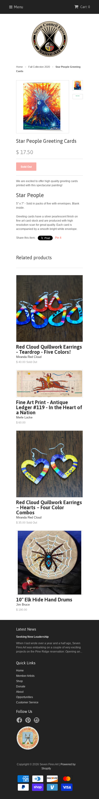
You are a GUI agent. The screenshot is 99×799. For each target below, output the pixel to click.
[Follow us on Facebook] (20, 721)
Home (20, 670)
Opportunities (24, 697)
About (19, 691)
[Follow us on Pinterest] (28, 721)
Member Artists (25, 675)
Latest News (26, 629)
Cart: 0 (85, 7)
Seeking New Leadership (32, 636)
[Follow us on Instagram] (37, 721)
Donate (20, 686)
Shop (19, 681)
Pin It (58, 237)
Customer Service (27, 702)
